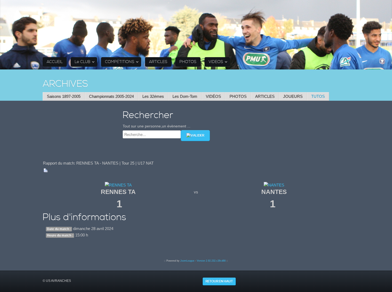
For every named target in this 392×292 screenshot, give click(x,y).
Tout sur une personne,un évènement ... (156, 126)
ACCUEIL (55, 61)
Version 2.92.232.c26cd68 (211, 260)
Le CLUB (82, 61)
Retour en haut (219, 281)
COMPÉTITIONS (119, 61)
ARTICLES (158, 61)
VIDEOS (216, 61)
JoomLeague (187, 260)
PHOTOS (188, 61)
